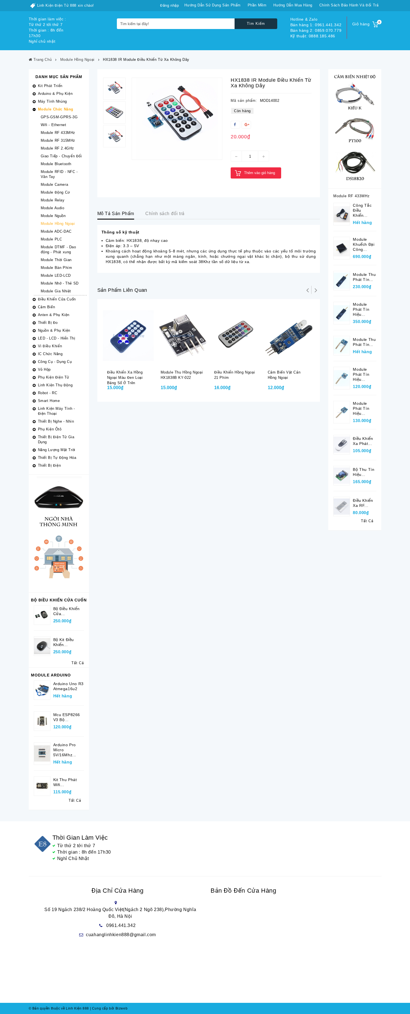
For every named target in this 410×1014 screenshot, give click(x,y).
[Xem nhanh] (135, 361)
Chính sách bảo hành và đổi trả (349, 5)
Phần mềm (257, 5)
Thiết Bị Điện (49, 465)
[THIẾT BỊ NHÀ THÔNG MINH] (59, 533)
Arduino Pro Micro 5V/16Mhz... (64, 750)
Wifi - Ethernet (53, 125)
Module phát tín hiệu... (361, 309)
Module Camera (54, 184)
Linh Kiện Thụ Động (55, 385)
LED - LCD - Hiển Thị (56, 338)
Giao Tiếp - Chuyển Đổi (61, 156)
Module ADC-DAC (56, 231)
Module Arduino (51, 675)
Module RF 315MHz (58, 140)
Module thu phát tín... (364, 277)
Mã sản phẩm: (244, 100)
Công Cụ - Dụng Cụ (55, 362)
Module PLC (51, 239)
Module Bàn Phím (56, 268)
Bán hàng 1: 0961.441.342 (315, 25)
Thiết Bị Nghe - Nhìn (56, 421)
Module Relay (53, 200)
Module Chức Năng (56, 109)
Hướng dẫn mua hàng (292, 5)
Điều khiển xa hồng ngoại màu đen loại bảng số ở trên (125, 377)
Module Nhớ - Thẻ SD (60, 283)
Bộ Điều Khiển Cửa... (66, 611)
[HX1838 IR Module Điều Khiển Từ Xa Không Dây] (177, 119)
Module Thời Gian (56, 260)
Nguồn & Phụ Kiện (54, 330)
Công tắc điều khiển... (362, 210)
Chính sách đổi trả (165, 213)
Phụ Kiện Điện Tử (53, 377)
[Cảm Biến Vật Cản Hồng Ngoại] (289, 335)
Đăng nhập (169, 5)
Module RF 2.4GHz (57, 148)
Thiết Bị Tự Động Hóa (57, 458)
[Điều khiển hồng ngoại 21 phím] (235, 335)
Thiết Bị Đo (48, 323)
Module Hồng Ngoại (58, 223)
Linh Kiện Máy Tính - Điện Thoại (56, 411)
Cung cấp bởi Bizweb (109, 1008)
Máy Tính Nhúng (52, 101)
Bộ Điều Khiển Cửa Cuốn (59, 600)
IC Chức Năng (50, 354)
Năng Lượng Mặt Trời (56, 450)
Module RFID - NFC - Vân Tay (59, 174)
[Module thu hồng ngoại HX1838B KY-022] (181, 335)
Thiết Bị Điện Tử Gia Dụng (56, 439)
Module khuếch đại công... (363, 244)
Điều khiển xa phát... (363, 441)
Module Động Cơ (55, 192)
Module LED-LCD (56, 275)
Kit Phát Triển (50, 86)
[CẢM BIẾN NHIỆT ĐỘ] (355, 128)
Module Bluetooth (56, 164)
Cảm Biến (46, 307)
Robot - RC (47, 393)
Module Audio (52, 208)
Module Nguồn (53, 216)
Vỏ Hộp (44, 369)
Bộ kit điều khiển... (63, 642)
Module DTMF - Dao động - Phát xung (58, 249)
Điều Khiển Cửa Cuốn (57, 299)
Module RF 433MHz (58, 133)
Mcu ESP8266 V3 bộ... (66, 717)
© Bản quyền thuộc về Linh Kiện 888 (59, 1008)
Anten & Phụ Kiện (54, 315)
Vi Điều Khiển (50, 346)
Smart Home (49, 401)
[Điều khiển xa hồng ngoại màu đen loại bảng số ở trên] (128, 335)
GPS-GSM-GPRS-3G (59, 117)
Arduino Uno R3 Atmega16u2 (68, 686)
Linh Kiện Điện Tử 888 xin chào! (65, 5)
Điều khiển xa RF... (363, 503)
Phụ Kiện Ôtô (50, 429)
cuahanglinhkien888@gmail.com (121, 934)
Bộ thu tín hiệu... (363, 472)
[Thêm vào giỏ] (124, 361)
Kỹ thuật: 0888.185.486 (312, 36)
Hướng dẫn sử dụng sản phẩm (212, 5)
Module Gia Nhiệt (56, 291)
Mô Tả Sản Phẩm (115, 213)
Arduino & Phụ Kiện (55, 93)
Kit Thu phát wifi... (65, 782)
